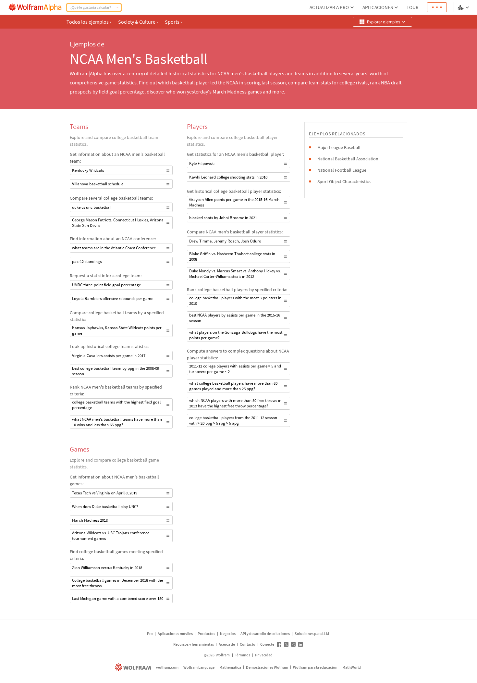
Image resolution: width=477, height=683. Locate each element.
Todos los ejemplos (89, 22)
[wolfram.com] (134, 667)
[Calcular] (117, 7)
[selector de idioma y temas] (464, 7)
